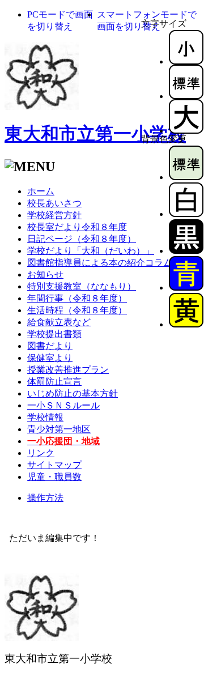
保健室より (50, 358)
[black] (186, 251)
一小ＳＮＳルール (63, 405)
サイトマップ (54, 465)
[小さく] (186, 61)
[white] (186, 214)
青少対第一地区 (59, 429)
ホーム (40, 191)
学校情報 (45, 417)
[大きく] (186, 130)
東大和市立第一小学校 (95, 134)
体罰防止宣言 (54, 381)
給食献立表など (59, 322)
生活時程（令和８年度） (77, 310)
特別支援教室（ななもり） (81, 286)
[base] (186, 177)
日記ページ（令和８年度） (81, 239)
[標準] (186, 96)
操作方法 (45, 498)
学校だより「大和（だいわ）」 (90, 251)
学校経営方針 (54, 215)
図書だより (50, 346)
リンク (40, 453)
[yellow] (186, 324)
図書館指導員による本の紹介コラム (99, 262)
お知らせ (45, 274)
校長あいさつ (54, 203)
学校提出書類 (54, 334)
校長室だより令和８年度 (77, 227)
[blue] (186, 287)
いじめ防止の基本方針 (72, 393)
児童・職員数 (54, 477)
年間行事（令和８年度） (77, 298)
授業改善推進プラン (68, 369)
